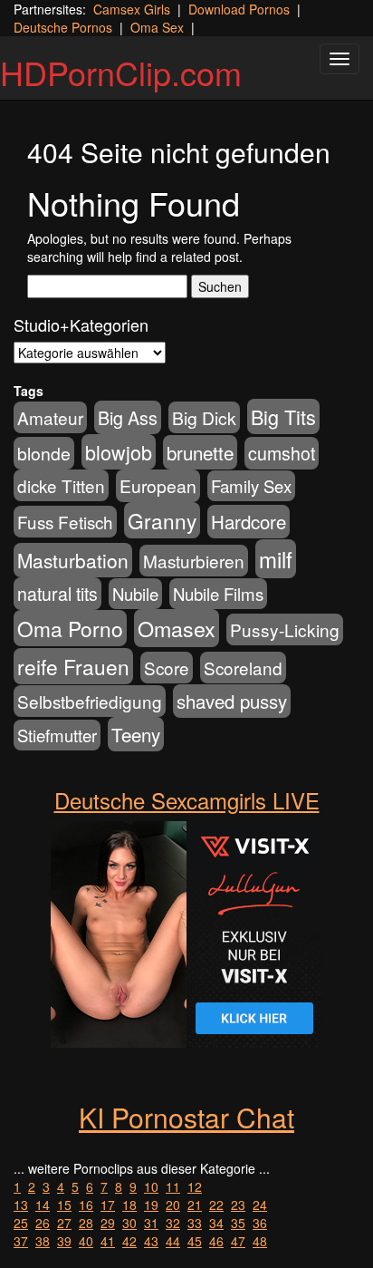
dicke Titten (61, 485)
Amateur (50, 417)
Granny (162, 520)
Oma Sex (157, 27)
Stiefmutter (57, 735)
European (158, 485)
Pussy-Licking (285, 629)
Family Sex (251, 486)
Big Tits (283, 416)
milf (275, 559)
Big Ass (128, 417)
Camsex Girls (131, 9)
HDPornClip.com (121, 72)
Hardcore (248, 521)
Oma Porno (70, 628)
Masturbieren (193, 560)
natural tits (57, 593)
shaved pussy (232, 701)
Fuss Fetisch (65, 521)
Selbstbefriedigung (89, 701)
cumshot (281, 453)
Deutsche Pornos (63, 27)
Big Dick (204, 417)
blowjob (118, 452)
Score (166, 667)
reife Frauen (73, 666)
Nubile (135, 593)
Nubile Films (218, 593)
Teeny (135, 734)
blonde (44, 453)
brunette (200, 452)
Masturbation (73, 560)
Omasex (176, 628)
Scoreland (243, 667)
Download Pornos (239, 9)
